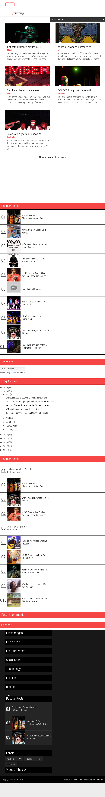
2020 (5, 387)
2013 (5, 442)
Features (29, 759)
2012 (5, 446)
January (10, 429)
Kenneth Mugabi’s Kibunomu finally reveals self (33, 47)
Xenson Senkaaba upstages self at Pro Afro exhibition (29, 401)
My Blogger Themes (95, 779)
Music (9, 50)
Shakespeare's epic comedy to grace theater (19, 470)
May (8, 394)
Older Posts (60, 157)
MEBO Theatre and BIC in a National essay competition (34, 274)
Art (59, 50)
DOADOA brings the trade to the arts (78, 90)
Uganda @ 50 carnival (31, 289)
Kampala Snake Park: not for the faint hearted (34, 600)
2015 (5, 434)
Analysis (10, 759)
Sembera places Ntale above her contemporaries (34, 90)
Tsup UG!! (20, 779)
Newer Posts (46, 157)
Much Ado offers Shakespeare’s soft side (32, 217)
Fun (38, 759)
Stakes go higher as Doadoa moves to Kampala (33, 134)
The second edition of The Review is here (34, 260)
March (9, 422)
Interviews (11, 764)
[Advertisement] (52, 180)
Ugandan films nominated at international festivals (34, 346)
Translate (20, 372)
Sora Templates (77, 779)
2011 (5, 450)
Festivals (61, 93)
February (10, 425)
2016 (5, 391)
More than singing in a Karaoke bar (17, 528)
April (8, 418)
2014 (5, 438)
